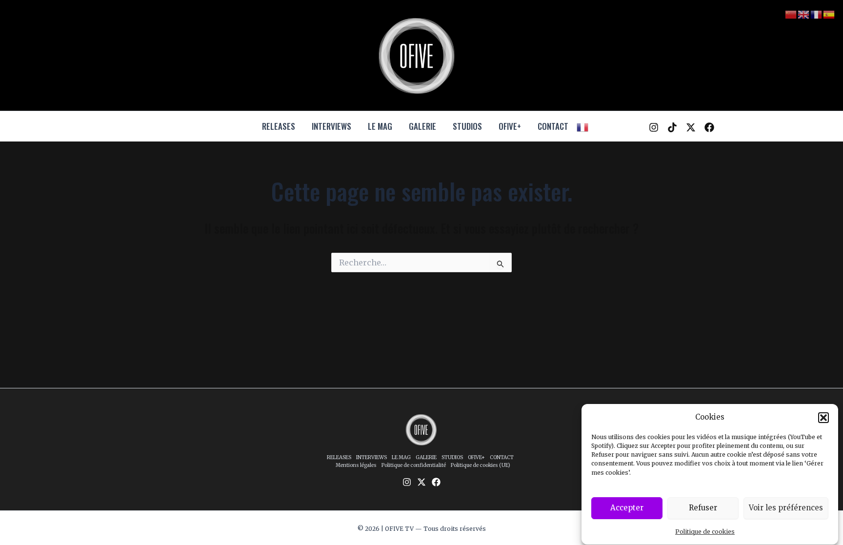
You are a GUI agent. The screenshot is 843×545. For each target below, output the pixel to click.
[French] (583, 126)
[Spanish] (829, 14)
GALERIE (422, 126)
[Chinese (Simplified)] (791, 14)
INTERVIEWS (331, 126)
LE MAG (380, 126)
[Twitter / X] (691, 127)
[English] (804, 14)
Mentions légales (356, 465)
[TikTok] (672, 127)
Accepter (626, 507)
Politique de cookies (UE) (480, 465)
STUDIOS (467, 126)
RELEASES (278, 126)
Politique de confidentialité (413, 465)
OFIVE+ (510, 126)
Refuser (703, 507)
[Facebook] (709, 127)
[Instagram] (654, 127)
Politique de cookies (705, 531)
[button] (823, 418)
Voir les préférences (786, 507)
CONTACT (553, 126)
